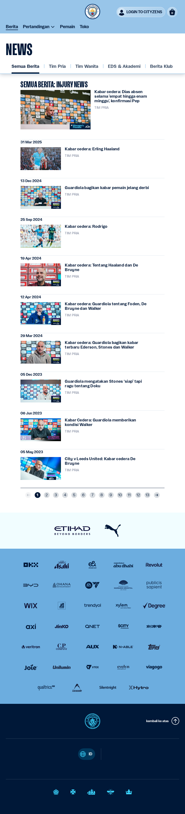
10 (120, 495)
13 (147, 495)
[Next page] (157, 495)
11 (129, 495)
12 (138, 495)
